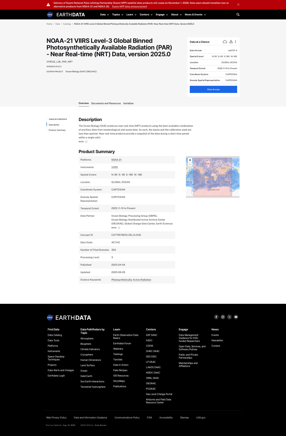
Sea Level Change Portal (159, 394)
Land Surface (87, 365)
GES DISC (151, 356)
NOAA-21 (116, 159)
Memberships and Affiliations (188, 365)
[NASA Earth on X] (229, 316)
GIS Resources (121, 375)
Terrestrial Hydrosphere (92, 386)
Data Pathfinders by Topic (92, 331)
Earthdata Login (56, 375)
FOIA (149, 417)
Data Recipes (120, 370)
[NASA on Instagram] (222, 316)
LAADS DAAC (153, 367)
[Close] (238, 5)
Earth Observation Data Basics (125, 336)
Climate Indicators (90, 349)
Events (215, 334)
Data (103, 14)
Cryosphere (86, 354)
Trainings (118, 354)
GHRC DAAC (153, 351)
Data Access (213, 89)
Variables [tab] (128, 103)
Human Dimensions (90, 359)
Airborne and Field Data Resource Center (158, 401)
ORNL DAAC (152, 377)
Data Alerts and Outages (61, 370)
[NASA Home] (50, 15)
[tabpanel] (143, 203)
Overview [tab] (84, 103)
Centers (144, 14)
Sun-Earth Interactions (92, 381)
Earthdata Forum (122, 343)
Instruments (54, 351)
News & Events (193, 14)
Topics (116, 14)
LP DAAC (151, 361)
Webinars (118, 348)
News (215, 329)
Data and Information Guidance (90, 417)
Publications (119, 386)
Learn (129, 14)
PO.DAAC (151, 388)
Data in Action (120, 364)
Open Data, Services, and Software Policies (192, 348)
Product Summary (57, 130)
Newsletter (217, 340)
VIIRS (114, 167)
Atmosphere (86, 338)
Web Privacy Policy (56, 417)
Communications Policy (127, 417)
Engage (160, 14)
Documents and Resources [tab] (106, 103)
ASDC (149, 340)
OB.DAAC (151, 383)
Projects (52, 364)
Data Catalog (55, 334)
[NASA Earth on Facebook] (216, 316)
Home (49, 24)
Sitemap (184, 417)
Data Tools (53, 340)
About (174, 14)
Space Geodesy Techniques (56, 358)
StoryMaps (119, 380)
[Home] (71, 14)
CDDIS (149, 345)
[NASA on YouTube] (236, 316)
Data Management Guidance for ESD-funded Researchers (189, 337)
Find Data (53, 329)
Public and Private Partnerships (188, 356)
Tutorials (117, 359)
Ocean (83, 370)
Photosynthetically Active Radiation (131, 279)
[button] (83, 141)
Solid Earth (86, 376)
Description (54, 124)
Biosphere (85, 343)
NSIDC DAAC (153, 372)
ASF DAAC (151, 334)
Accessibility (166, 417)
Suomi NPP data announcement (129, 6)
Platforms (53, 345)
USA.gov (201, 417)
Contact (216, 345)
